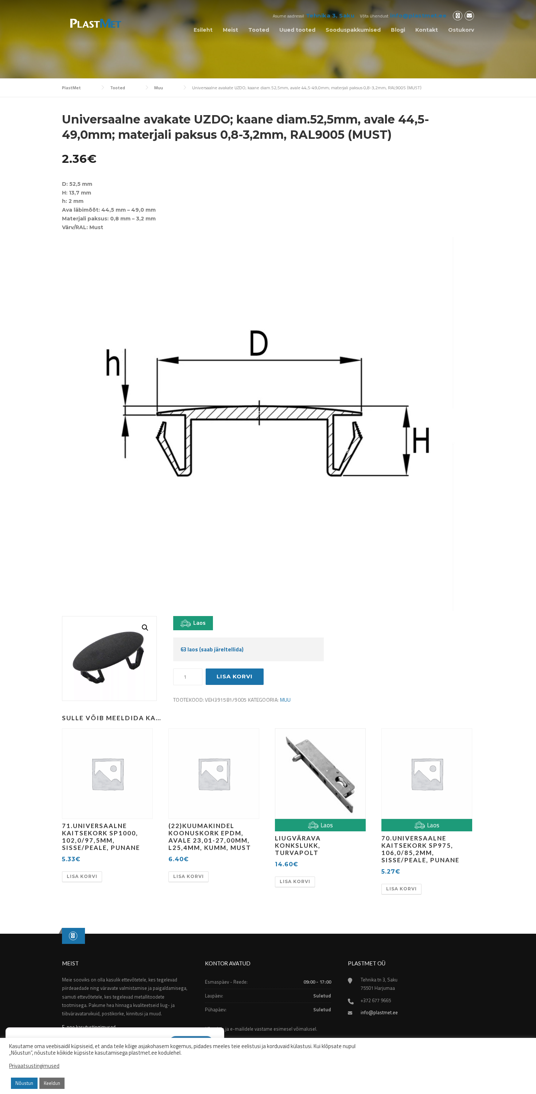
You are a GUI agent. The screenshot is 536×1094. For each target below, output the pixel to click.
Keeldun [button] (52, 1083)
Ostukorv (461, 30)
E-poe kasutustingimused (89, 1027)
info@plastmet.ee (418, 15)
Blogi (398, 30)
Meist (230, 30)
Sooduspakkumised (353, 30)
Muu (285, 699)
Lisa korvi (235, 676)
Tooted (258, 30)
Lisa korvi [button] (82, 876)
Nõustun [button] (24, 1083)
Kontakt (426, 30)
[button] (145, 627)
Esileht (203, 30)
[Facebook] (457, 15)
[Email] (469, 15)
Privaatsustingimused (34, 1066)
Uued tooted (297, 30)
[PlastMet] (95, 22)
